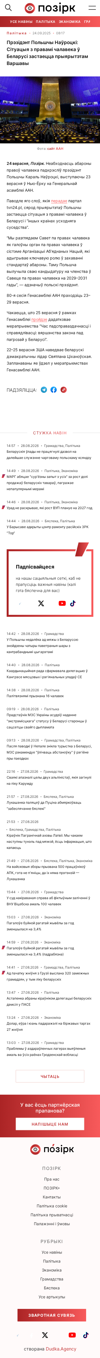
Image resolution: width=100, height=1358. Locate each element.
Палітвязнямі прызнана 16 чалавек (35, 696)
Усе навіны (21, 22)
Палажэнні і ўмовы (52, 1223)
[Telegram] (44, 390)
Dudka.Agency (61, 1349)
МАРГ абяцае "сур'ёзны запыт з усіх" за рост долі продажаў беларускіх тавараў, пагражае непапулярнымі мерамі (47, 483)
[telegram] (20, 603)
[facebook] (30, 603)
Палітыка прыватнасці (52, 1214)
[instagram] (52, 603)
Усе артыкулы (52, 1296)
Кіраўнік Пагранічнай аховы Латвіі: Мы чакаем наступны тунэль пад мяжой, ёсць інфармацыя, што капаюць (49, 841)
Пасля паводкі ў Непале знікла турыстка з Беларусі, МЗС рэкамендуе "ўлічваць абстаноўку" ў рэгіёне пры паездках (49, 752)
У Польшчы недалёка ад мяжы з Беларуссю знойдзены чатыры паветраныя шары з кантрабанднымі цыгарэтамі (42, 645)
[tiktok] (73, 603)
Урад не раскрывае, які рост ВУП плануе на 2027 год (49, 508)
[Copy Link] (63, 390)
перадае (59, 200)
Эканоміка (70, 22)
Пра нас (51, 1179)
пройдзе (39, 319)
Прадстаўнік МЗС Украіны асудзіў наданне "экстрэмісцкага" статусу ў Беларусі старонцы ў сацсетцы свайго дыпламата (47, 721)
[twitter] (41, 603)
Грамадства (51, 1279)
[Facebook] (53, 390)
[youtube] (62, 603)
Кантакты (52, 1197)
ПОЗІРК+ (52, 1188)
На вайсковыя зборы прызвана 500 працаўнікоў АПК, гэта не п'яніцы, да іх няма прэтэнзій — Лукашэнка (46, 873)
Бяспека (52, 1287)
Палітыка (45, 22)
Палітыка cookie (52, 1205)
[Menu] (92, 8)
